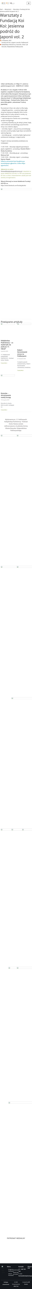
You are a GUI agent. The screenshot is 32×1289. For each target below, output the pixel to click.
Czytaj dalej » (4, 363)
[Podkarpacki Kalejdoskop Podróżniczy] (8, 3)
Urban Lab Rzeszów (24, 96)
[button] (2, 1248)
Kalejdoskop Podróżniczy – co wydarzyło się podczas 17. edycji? (7, 345)
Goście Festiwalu (9, 1274)
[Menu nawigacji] (29, 3)
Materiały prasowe (15, 1273)
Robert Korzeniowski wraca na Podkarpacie (22, 353)
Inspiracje (15, 1270)
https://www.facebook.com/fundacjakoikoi (13, 185)
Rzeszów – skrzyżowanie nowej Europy (6, 395)
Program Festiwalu (9, 1270)
